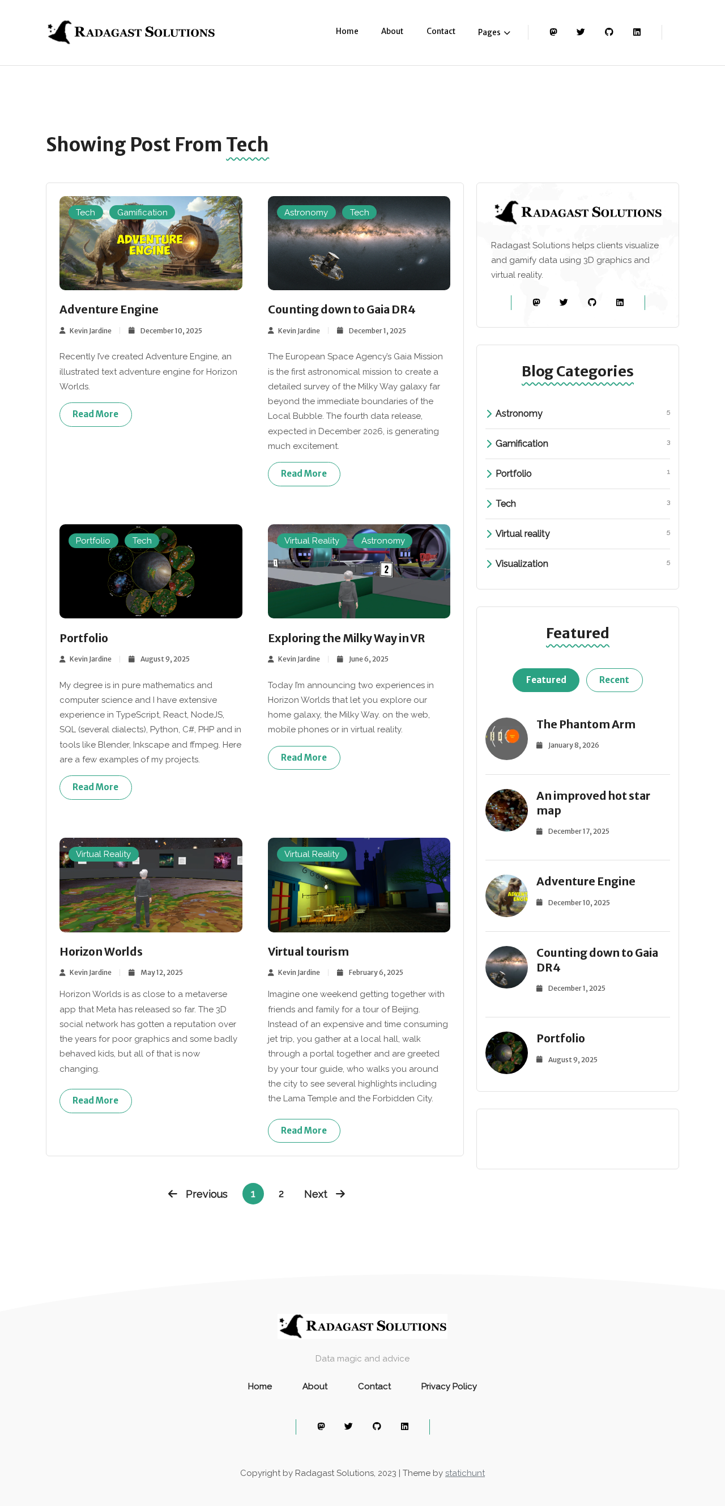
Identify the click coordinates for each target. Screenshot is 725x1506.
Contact (441, 31)
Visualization (583, 563)
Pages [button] (490, 32)
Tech (85, 212)
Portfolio (93, 541)
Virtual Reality (311, 541)
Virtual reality (583, 533)
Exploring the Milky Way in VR (346, 638)
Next (315, 1194)
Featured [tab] (546, 679)
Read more (95, 414)
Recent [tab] (614, 679)
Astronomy (306, 212)
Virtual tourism (308, 951)
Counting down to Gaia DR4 (342, 309)
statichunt (465, 1473)
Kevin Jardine (91, 330)
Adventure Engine (109, 309)
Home (347, 31)
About (392, 31)
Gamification (142, 212)
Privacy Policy (449, 1386)
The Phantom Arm (586, 724)
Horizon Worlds (101, 951)
